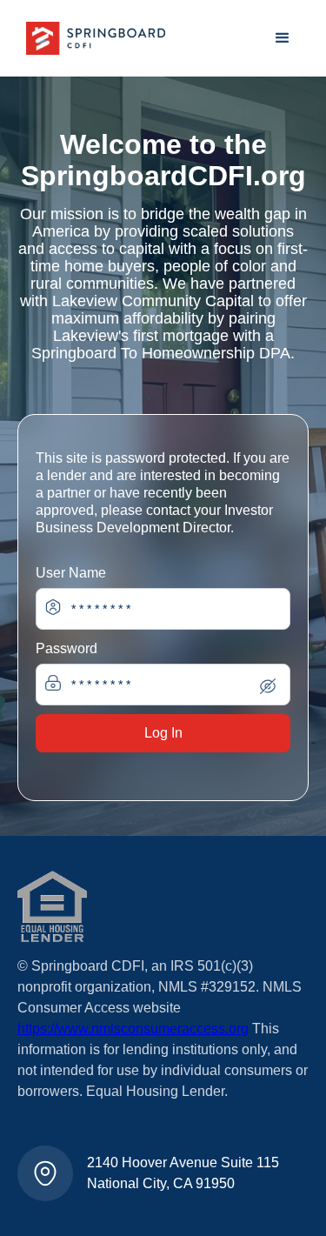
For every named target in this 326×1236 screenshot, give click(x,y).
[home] (91, 38)
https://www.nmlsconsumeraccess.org (133, 1028)
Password (66, 648)
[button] (282, 38)
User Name (71, 572)
